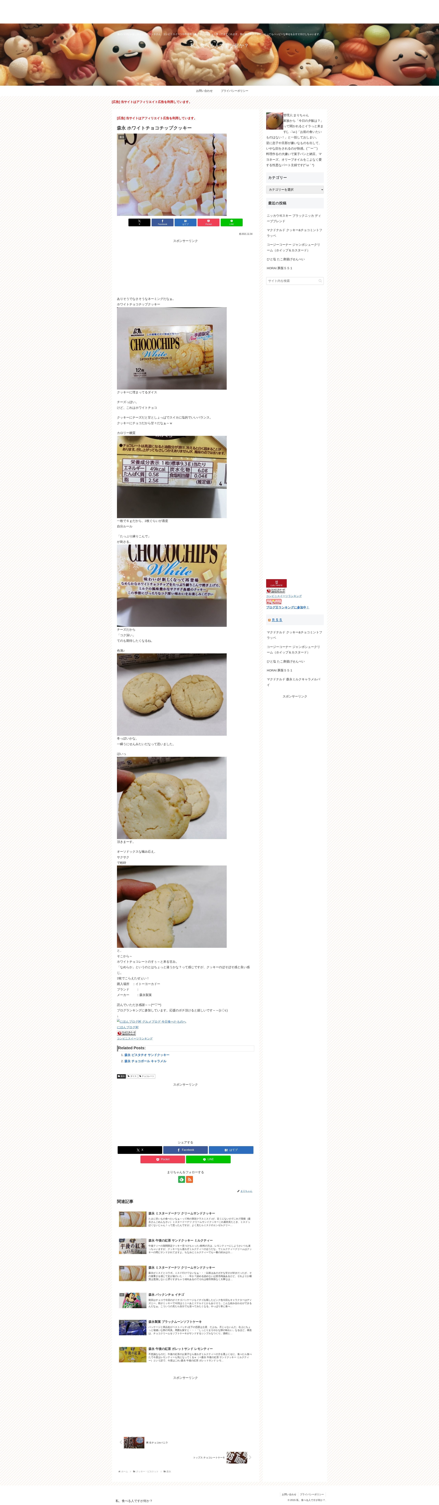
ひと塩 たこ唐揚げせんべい (286, 259)
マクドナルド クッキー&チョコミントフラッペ (294, 232)
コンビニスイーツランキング (135, 1038)
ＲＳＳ (277, 620)
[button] (320, 281)
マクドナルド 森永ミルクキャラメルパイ (293, 682)
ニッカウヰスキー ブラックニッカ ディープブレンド (294, 218)
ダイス (133, 1076)
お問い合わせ (289, 1494)
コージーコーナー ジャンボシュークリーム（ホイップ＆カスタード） (293, 247)
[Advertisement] (185, 268)
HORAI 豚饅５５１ (280, 268)
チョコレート (148, 1076)
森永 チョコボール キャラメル (145, 1061)
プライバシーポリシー (312, 1494)
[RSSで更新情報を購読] (189, 1179)
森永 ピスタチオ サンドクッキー (146, 1055)
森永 (123, 1076)
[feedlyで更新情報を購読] (181, 1179)
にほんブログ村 (128, 1027)
